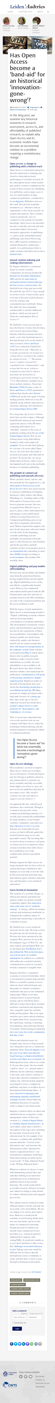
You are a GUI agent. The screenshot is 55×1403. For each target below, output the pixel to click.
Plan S (28, 652)
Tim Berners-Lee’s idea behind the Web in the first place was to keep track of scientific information (26, 953)
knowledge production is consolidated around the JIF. (26, 688)
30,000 (17, 554)
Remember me (20, 1323)
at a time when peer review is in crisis (26, 824)
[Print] (40, 1344)
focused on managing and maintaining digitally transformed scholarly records (25, 1096)
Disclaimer (39, 1376)
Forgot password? (36, 1313)
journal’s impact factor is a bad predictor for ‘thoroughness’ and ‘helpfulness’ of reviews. (24, 708)
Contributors (25, 11)
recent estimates (17, 557)
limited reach (16, 254)
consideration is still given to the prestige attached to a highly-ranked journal (27, 677)
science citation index (20, 1293)
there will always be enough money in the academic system (27, 648)
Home (10, 11)
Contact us (40, 1380)
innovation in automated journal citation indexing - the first (26, 282)
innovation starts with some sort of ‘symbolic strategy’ (25, 906)
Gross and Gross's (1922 (21, 390)
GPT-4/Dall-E (36, 1272)
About (40, 11)
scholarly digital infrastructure (26, 1123)
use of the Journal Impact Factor (27, 434)
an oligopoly (18, 201)
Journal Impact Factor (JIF (25, 408)
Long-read (33, 107)
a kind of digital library (32, 1120)
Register (24, 1313)
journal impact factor (20, 1289)
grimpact (14, 445)
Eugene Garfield (18, 1285)
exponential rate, (20, 551)
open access (16, 1280)
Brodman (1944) (17, 387)
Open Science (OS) (32, 1280)
